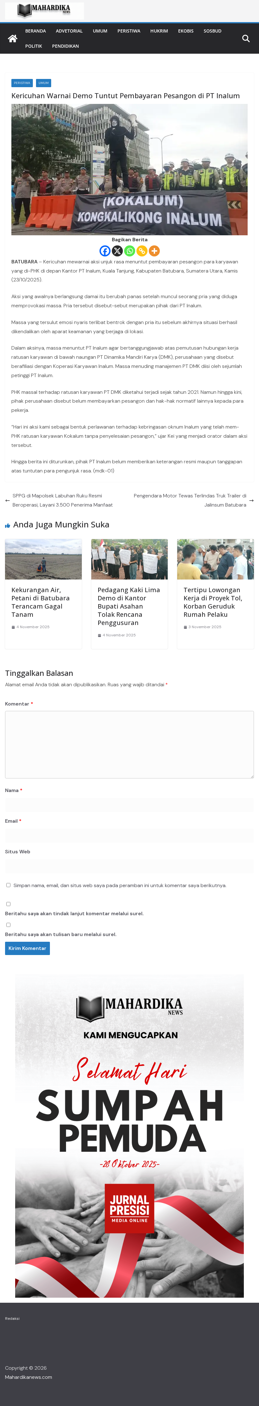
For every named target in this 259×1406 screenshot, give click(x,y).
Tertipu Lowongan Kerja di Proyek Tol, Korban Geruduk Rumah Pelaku (213, 602)
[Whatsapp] (129, 250)
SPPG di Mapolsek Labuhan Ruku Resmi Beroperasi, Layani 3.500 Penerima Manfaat (63, 500)
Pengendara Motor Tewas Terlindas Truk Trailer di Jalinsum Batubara (190, 500)
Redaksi (12, 1318)
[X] (117, 250)
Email (13, 821)
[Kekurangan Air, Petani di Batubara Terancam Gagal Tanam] (43, 543)
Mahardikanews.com (28, 1377)
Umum (100, 31)
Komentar (19, 703)
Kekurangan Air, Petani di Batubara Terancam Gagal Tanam (40, 602)
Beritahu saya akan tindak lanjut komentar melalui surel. (74, 913)
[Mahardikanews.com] (13, 38)
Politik (33, 46)
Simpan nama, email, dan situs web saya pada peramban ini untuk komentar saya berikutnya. (120, 885)
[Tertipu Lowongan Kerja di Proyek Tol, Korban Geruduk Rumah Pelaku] (215, 543)
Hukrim (159, 31)
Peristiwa (128, 31)
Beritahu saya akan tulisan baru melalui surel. (61, 934)
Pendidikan (65, 46)
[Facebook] (105, 250)
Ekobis (186, 31)
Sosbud (212, 31)
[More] (154, 250)
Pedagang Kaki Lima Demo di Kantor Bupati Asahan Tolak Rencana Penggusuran (129, 606)
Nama (13, 790)
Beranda (35, 31)
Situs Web (17, 851)
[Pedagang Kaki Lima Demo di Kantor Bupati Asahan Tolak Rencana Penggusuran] (129, 543)
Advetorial (69, 31)
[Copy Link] (142, 250)
